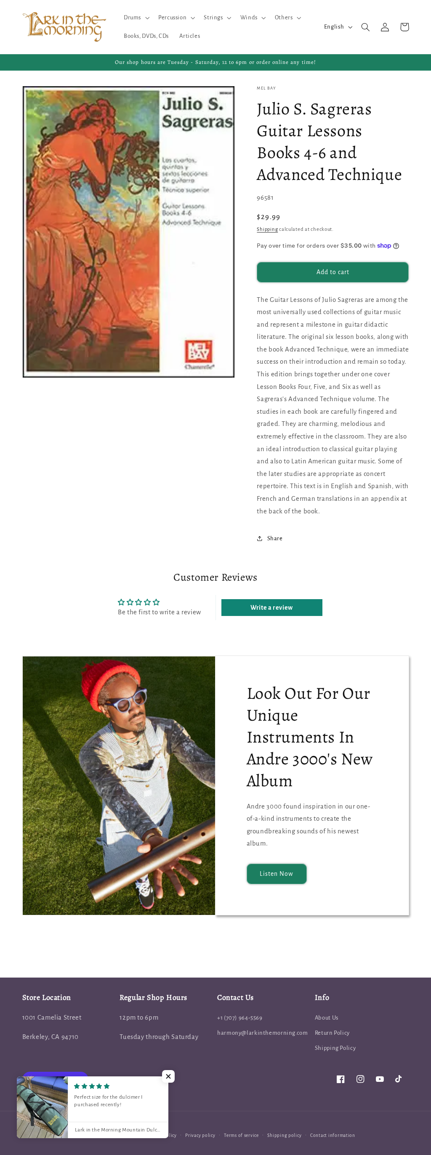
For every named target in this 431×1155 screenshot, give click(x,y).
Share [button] (274, 538)
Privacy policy (200, 1135)
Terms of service (241, 1135)
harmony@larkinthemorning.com (262, 1033)
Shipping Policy (335, 1048)
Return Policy (332, 1033)
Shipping (267, 229)
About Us (326, 1018)
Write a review (271, 607)
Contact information (332, 1135)
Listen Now (277, 873)
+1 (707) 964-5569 (240, 1018)
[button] (135, 17)
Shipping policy (284, 1135)
